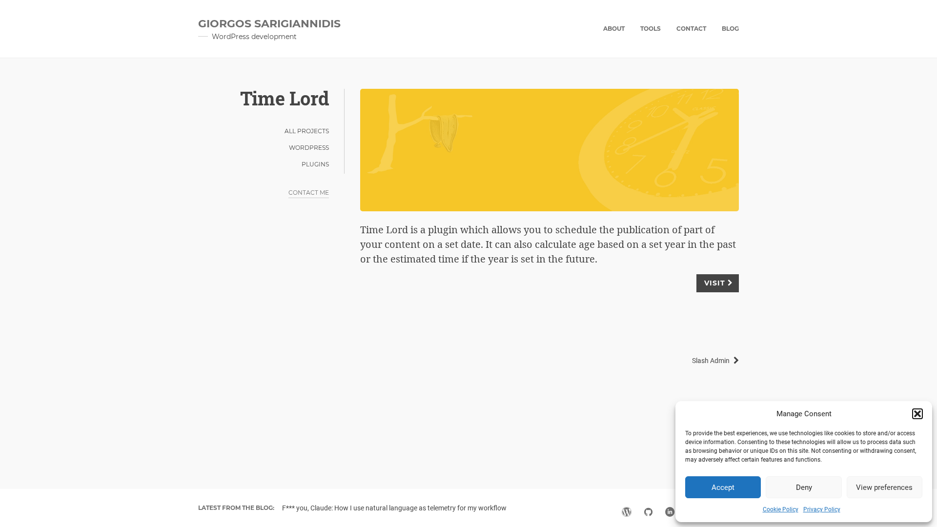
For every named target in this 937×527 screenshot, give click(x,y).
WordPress (309, 147)
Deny (804, 487)
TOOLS (650, 28)
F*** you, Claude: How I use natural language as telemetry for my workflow (394, 508)
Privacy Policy (821, 509)
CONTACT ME (308, 192)
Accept (723, 487)
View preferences (884, 487)
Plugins (315, 164)
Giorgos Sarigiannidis (269, 23)
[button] (917, 414)
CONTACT (691, 28)
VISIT (714, 283)
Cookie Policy (780, 509)
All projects (307, 131)
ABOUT (614, 28)
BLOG (730, 28)
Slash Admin (711, 361)
